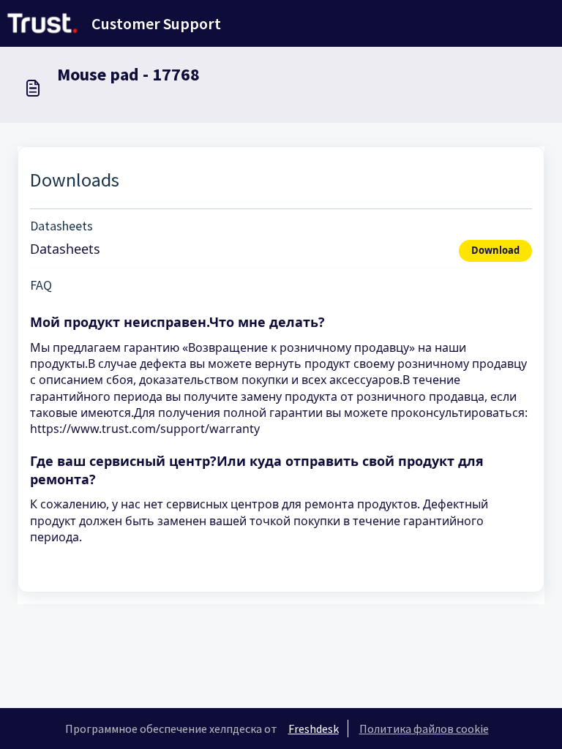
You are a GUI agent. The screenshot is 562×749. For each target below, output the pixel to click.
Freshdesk (313, 728)
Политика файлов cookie (424, 728)
